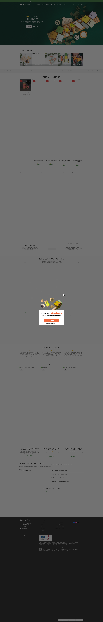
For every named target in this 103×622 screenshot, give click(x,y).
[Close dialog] (63, 295)
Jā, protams (51, 320)
